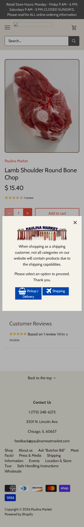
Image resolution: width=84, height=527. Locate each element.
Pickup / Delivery (30, 294)
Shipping (58, 291)
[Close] (75, 222)
